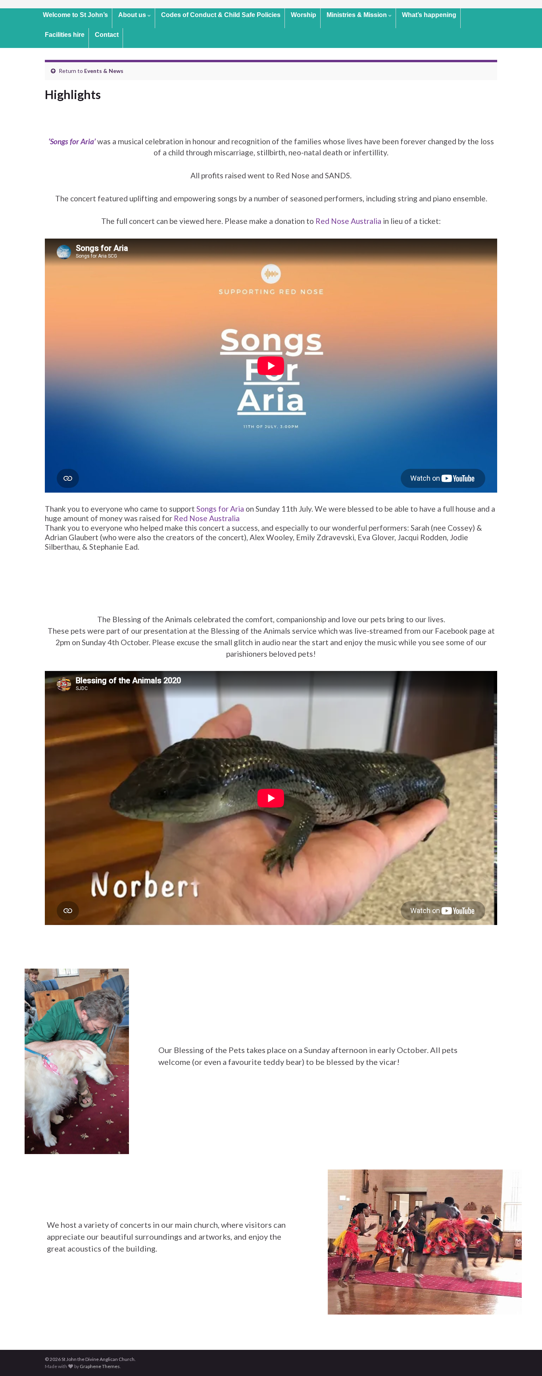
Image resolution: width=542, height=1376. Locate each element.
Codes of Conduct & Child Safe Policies (221, 14)
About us (133, 14)
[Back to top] (524, 1358)
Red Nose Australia (348, 221)
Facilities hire (65, 34)
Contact (107, 34)
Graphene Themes (100, 1366)
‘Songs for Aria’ (72, 141)
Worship (303, 14)
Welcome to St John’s (75, 14)
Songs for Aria (220, 508)
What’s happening (429, 14)
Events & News (103, 70)
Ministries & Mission (357, 14)
